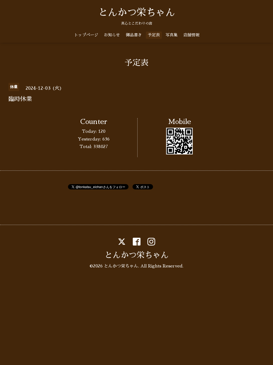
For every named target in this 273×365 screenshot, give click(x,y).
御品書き (134, 35)
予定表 (154, 35)
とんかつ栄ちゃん (136, 12)
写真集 (172, 35)
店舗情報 (191, 35)
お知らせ (112, 35)
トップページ (86, 35)
